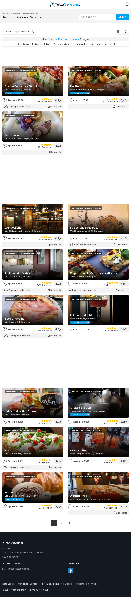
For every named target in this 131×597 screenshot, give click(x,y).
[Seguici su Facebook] (70, 570)
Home (5, 13)
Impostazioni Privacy (86, 583)
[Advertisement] (65, 55)
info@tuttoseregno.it (19, 568)
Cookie (69, 583)
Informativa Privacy (52, 583)
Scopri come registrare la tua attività (23, 552)
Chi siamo (8, 548)
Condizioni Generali (28, 583)
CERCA (122, 16)
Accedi (127, 4)
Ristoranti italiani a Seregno (24, 13)
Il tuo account (10, 556)
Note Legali (8, 583)
